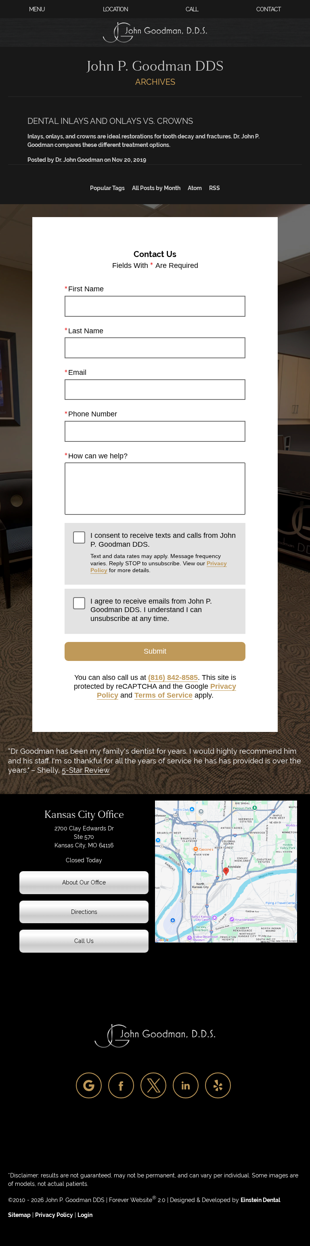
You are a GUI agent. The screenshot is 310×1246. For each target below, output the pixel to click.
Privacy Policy (54, 1215)
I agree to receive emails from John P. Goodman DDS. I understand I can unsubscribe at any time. (151, 610)
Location (115, 9)
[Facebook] (121, 1085)
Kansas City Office (84, 814)
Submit (155, 651)
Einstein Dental (260, 1200)
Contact (268, 9)
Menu (37, 9)
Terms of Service (163, 695)
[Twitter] (153, 1085)
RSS (214, 188)
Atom (195, 188)
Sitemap (19, 1215)
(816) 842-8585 (173, 677)
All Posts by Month (156, 188)
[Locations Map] (226, 871)
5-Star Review (86, 770)
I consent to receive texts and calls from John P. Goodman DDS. (163, 552)
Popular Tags (107, 188)
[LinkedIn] (186, 1085)
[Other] (89, 1085)
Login (85, 1215)
